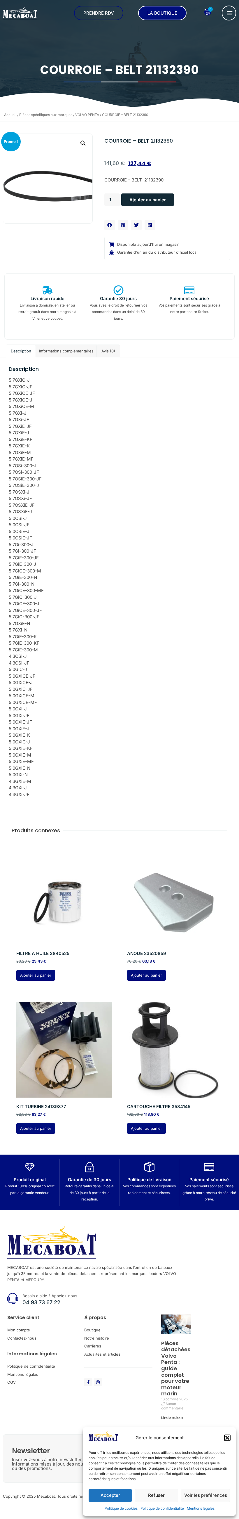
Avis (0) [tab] (108, 351)
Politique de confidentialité (162, 1508)
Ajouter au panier (147, 200)
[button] (227, 1438)
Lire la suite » (172, 1418)
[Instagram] (98, 1382)
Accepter (110, 1495)
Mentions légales (201, 1508)
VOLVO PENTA (87, 115)
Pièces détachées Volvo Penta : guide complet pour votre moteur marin (175, 1368)
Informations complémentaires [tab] (66, 351)
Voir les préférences (205, 1495)
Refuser (156, 1495)
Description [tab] (21, 351)
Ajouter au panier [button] (35, 975)
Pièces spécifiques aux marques (45, 115)
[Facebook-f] (88, 1382)
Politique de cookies (121, 1508)
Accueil (10, 115)
